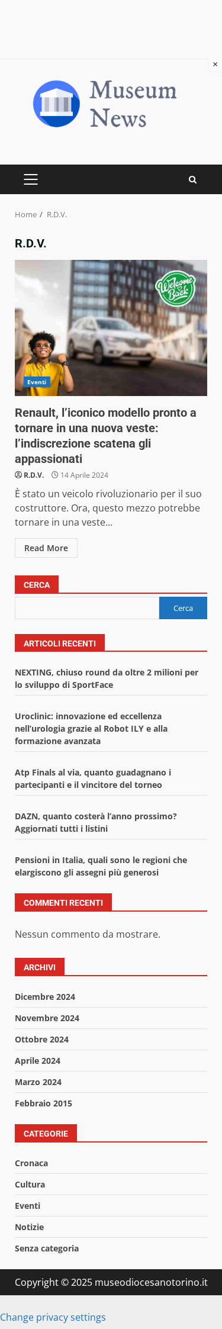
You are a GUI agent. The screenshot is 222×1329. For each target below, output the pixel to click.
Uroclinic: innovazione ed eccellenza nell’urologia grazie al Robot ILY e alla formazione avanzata (91, 728)
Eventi (37, 382)
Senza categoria (47, 1248)
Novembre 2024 (47, 1018)
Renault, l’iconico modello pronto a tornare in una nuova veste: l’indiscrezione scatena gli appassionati (111, 328)
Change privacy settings (53, 1317)
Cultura (30, 1184)
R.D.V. (34, 475)
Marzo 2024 (38, 1081)
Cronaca (31, 1163)
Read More (46, 548)
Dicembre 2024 (45, 996)
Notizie (29, 1227)
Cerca (37, 585)
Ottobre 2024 (42, 1039)
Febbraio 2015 (43, 1103)
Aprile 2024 (37, 1060)
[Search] (193, 179)
